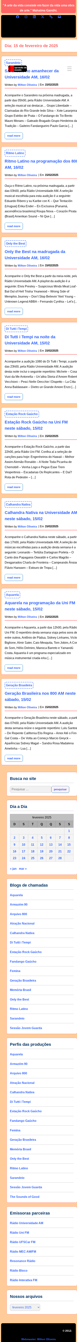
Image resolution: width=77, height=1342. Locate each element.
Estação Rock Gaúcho (22, 414)
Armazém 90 (18, 904)
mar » (23, 868)
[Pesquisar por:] (30, 789)
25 (32, 858)
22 (69, 851)
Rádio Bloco (18, 1270)
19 (41, 851)
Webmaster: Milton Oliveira (38, 1339)
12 (41, 844)
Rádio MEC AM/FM (23, 1251)
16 (14, 851)
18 (32, 851)
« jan (13, 868)
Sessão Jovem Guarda (26, 1028)
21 (60, 851)
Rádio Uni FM (19, 1232)
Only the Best (15, 243)
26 (41, 858)
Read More (15, 134)
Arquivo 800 (18, 914)
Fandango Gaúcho (23, 961)
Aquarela (12, 594)
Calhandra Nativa (18, 504)
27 (51, 858)
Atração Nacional (22, 923)
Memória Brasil (20, 990)
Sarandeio (17, 1018)
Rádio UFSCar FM (22, 1242)
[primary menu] (69, 68)
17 (23, 851)
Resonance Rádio (22, 1261)
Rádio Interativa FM (23, 1280)
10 (23, 844)
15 (69, 844)
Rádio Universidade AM (26, 1223)
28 (60, 858)
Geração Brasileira (19, 685)
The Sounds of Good (24, 1196)
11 (32, 844)
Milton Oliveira (27, 175)
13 (51, 844)
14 (60, 844)
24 (23, 858)
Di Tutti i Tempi (16, 328)
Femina (15, 971)
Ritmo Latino (15, 153)
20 (51, 851)
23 (14, 858)
